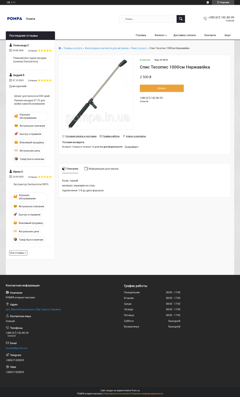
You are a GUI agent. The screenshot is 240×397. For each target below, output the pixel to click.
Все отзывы (17, 252)
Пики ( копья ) (139, 48)
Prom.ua (136, 390)
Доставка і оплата (184, 35)
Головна (141, 35)
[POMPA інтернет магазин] (14, 19)
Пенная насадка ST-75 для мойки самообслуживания (29, 102)
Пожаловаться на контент (116, 393)
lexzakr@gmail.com (17, 348)
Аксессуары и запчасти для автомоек (107, 48)
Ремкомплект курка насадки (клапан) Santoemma (29, 60)
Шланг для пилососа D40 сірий (32, 96)
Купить (162, 88)
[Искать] (181, 19)
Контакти (210, 35)
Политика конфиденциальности (147, 393)
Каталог (160, 35)
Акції (228, 35)
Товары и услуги (72, 48)
